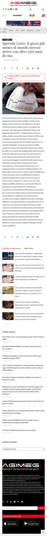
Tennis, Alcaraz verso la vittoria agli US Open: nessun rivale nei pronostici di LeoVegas (23, 411)
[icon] (13, 525)
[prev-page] (3, 324)
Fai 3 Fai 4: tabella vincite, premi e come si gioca (19, 429)
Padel (23, 29)
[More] (38, 67)
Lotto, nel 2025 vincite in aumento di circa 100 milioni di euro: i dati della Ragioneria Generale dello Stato (29, 267)
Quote (38, 29)
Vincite (11, 29)
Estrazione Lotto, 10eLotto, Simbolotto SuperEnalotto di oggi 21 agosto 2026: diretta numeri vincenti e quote (29, 304)
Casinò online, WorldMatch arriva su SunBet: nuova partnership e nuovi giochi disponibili (20, 420)
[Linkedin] (8, 9)
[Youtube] (16, 9)
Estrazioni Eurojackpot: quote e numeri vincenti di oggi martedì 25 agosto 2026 (21, 356)
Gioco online (4, 29)
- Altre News (28, 247)
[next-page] (7, 324)
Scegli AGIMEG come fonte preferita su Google (23, 76)
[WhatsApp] (22, 67)
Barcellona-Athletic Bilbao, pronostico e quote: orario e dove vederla (21, 346)
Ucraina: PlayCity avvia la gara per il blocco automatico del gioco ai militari (23, 401)
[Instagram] (6, 9)
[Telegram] (11, 9)
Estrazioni (30, 29)
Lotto (17, 35)
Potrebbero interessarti (11, 247)
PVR (17, 29)
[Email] (32, 67)
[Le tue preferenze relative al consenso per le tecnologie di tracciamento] (43, 532)
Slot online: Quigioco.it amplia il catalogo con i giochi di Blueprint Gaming (21, 377)
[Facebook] (3, 9)
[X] (14, 9)
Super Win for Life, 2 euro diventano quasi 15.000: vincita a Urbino (23, 337)
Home (4, 35)
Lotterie (10, 35)
